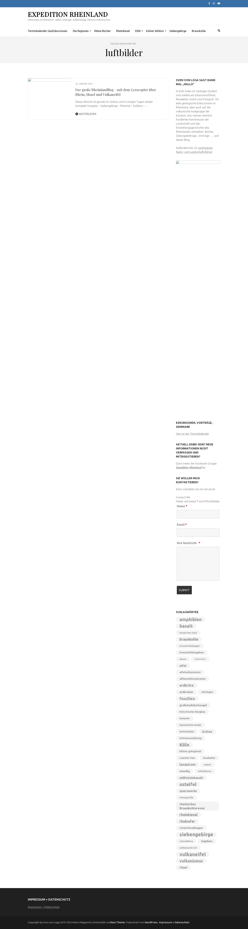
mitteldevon (204, 771)
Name (182, 506)
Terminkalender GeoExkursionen (47, 30)
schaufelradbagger (191, 827)
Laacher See (187, 757)
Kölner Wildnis (155, 30)
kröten (207, 731)
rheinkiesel (189, 815)
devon (183, 659)
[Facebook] (209, 3)
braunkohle (189, 639)
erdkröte (187, 685)
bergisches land (188, 633)
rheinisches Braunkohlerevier (192, 806)
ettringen (207, 691)
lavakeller (209, 757)
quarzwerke (188, 791)
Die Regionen (81, 30)
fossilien (187, 698)
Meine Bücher (102, 30)
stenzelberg (186, 841)
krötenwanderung (191, 738)
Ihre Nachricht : (188, 543)
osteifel (188, 784)
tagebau (206, 841)
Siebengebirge (177, 30)
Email (182, 524)
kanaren (185, 718)
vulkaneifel (193, 854)
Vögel (183, 867)
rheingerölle (186, 797)
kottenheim (187, 731)
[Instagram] (214, 3)
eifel (183, 665)
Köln (184, 744)
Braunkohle (199, 30)
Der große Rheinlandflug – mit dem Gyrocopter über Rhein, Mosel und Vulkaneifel (115, 92)
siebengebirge (196, 834)
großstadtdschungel (193, 705)
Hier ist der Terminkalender (192, 433)
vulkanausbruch (188, 848)
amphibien (191, 619)
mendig (185, 771)
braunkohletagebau (192, 652)
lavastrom (188, 764)
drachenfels (200, 659)
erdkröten (186, 692)
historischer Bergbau (192, 711)
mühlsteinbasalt (191, 777)
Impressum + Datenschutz (44, 907)
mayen (207, 764)
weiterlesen (87, 113)
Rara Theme (117, 922)
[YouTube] (218, 3)
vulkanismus (191, 861)
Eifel (138, 30)
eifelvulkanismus (190, 672)
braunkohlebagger (190, 646)
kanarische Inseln (190, 724)
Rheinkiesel (123, 30)
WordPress (151, 922)
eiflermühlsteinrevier (193, 678)
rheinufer (187, 821)
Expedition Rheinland (68, 14)
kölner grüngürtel (190, 751)
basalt (186, 626)
